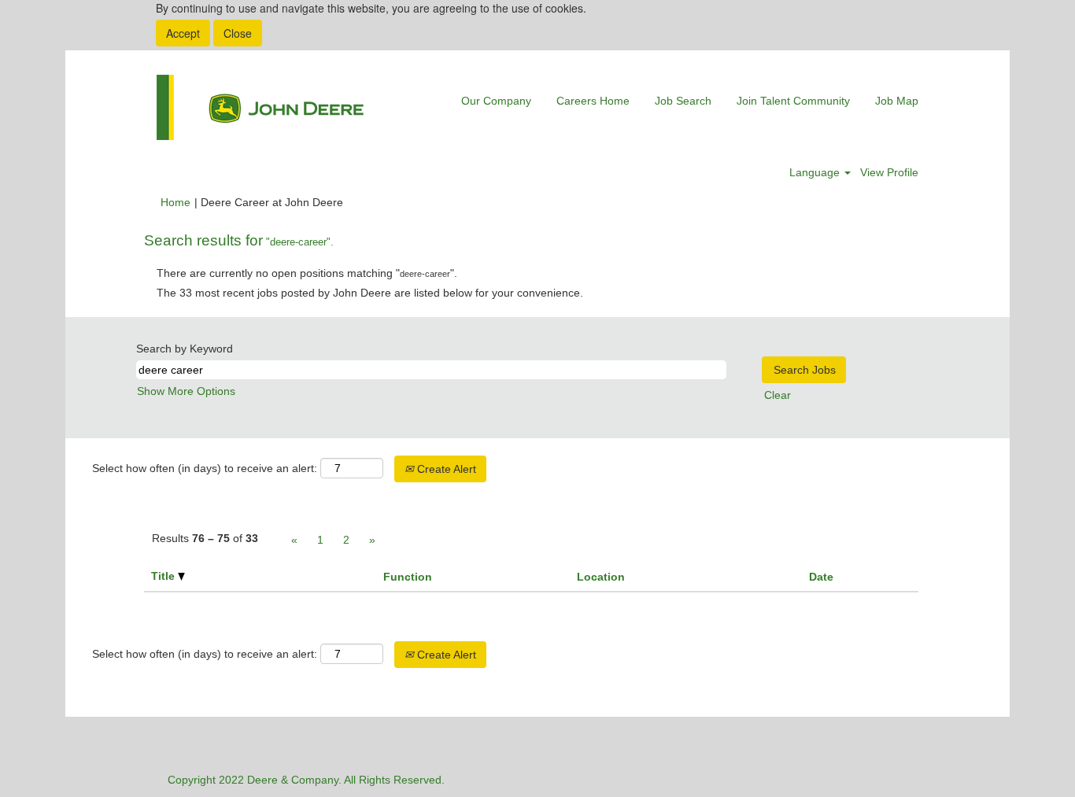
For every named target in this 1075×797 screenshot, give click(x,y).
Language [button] (816, 172)
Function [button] (407, 576)
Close (237, 33)
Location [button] (601, 576)
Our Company (496, 100)
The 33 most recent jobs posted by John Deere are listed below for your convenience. (370, 292)
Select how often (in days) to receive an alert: (204, 468)
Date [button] (821, 576)
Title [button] (164, 576)
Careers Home (593, 100)
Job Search (683, 100)
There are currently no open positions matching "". (307, 273)
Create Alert (445, 469)
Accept (183, 33)
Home (175, 202)
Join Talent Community (793, 100)
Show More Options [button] (186, 391)
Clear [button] (777, 395)
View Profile (889, 172)
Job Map (896, 100)
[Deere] (260, 107)
